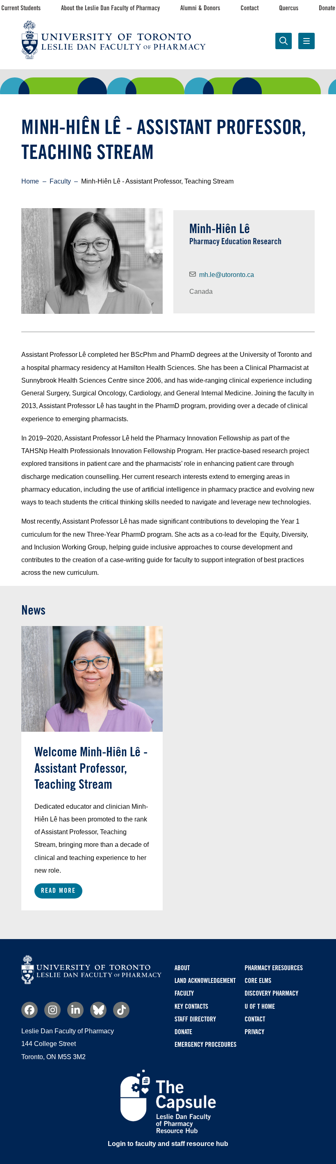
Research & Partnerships (130, 85)
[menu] (306, 41)
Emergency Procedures (205, 1044)
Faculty (279, 80)
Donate (327, 8)
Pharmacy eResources (274, 968)
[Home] (91, 981)
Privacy (254, 1032)
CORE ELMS (258, 981)
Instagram (52, 1010)
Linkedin (75, 1010)
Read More (58, 890)
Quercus (288, 8)
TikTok (121, 1010)
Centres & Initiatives (205, 80)
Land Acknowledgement (205, 981)
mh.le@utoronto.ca (226, 274)
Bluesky (98, 1010)
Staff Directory (195, 1019)
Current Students (21, 8)
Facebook (29, 1010)
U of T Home (260, 1006)
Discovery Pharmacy (271, 993)
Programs (57, 80)
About (182, 968)
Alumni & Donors (200, 8)
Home (30, 181)
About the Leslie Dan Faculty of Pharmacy (110, 8)
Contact (250, 8)
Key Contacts (191, 1006)
